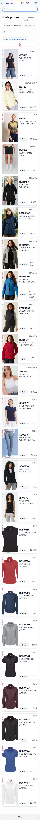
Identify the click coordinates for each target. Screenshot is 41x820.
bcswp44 (24, 751)
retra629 (24, 245)
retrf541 (24, 340)
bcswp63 (24, 782)
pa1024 (23, 150)
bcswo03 (24, 624)
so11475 (23, 498)
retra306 (24, 213)
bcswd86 (24, 593)
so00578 (24, 403)
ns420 (22, 86)
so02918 (24, 434)
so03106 (24, 466)
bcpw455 (24, 529)
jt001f (23, 55)
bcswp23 (24, 687)
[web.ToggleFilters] (4, 31)
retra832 (24, 308)
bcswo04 (24, 656)
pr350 (22, 118)
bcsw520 (24, 561)
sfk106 (23, 371)
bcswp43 (24, 719)
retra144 (24, 181)
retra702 (24, 276)
